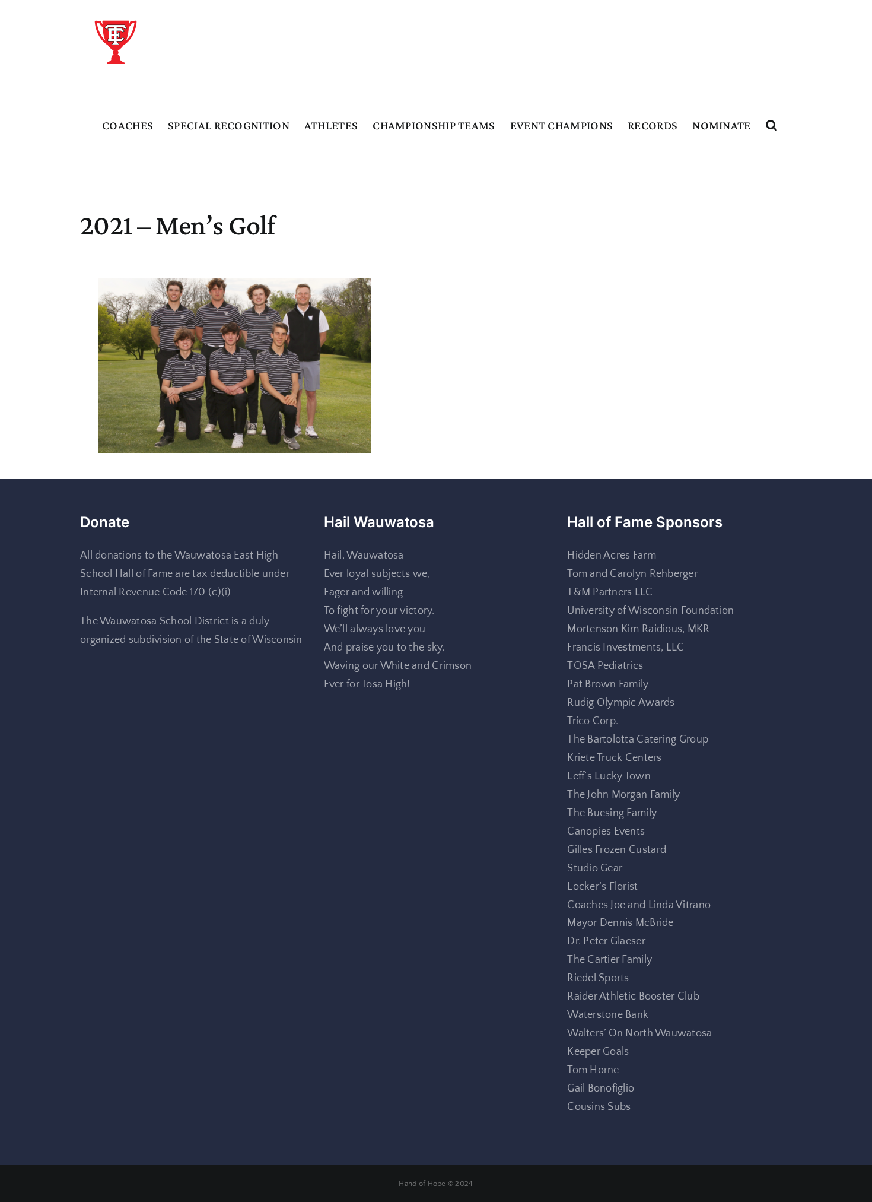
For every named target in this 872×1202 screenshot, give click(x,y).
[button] (771, 125)
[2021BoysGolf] (234, 287)
